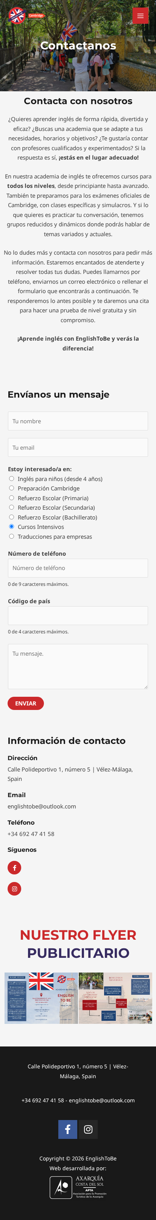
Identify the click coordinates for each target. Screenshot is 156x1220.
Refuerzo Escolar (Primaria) (53, 498)
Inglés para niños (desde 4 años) (60, 478)
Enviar (25, 703)
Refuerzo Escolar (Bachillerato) (57, 517)
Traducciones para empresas (55, 536)
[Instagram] (88, 1129)
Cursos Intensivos (41, 526)
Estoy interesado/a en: (40, 469)
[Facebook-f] (67, 1129)
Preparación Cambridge (49, 488)
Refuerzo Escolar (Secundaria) (56, 507)
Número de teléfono (37, 553)
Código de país (29, 601)
